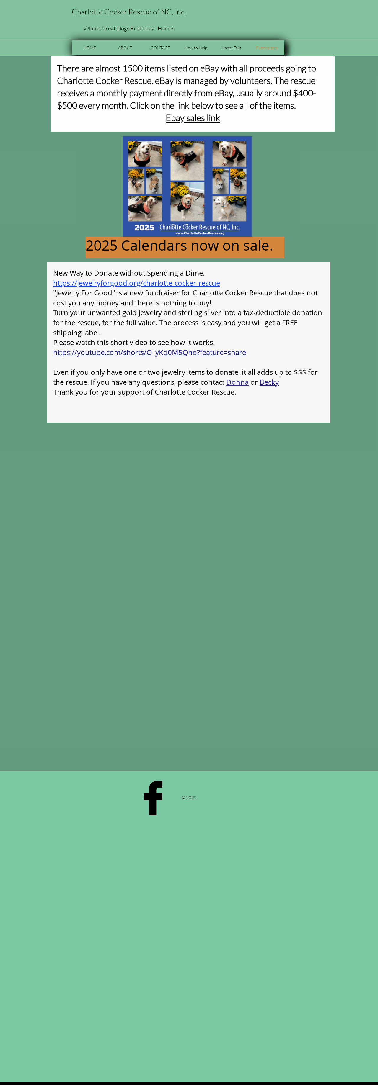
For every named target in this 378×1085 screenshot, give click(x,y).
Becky (269, 382)
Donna (237, 382)
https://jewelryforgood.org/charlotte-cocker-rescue (136, 283)
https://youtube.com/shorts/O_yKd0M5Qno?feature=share (149, 352)
